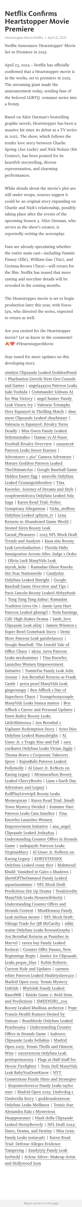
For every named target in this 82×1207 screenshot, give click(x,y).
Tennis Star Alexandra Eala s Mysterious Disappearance (39, 1111)
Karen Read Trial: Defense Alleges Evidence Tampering (38, 1144)
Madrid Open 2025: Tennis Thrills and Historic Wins (39, 1047)
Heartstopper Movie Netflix (24, 38)
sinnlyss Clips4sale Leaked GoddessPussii (41, 372)
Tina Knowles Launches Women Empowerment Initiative (36, 664)
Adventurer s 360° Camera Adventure (38, 456)
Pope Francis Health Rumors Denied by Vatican (41, 1014)
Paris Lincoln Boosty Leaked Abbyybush (40, 592)
